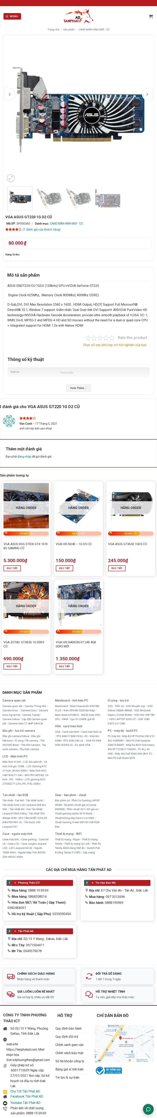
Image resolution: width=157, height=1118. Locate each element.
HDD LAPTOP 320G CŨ (122, 719)
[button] (12, 16)
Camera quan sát (12, 706)
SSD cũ (119, 706)
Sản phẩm (69, 29)
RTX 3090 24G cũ (73, 740)
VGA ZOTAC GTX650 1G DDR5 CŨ (23, 644)
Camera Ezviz (29, 710)
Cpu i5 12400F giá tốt (82, 719)
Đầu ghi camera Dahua (15, 736)
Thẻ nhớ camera (30, 744)
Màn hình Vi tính (11, 761)
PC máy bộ (114, 736)
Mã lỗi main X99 (90, 714)
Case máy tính (10, 839)
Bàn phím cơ (62, 800)
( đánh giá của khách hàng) (42, 229)
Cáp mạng (89, 852)
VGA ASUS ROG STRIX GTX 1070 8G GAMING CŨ (25, 546)
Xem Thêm (78, 388)
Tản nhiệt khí (17, 809)
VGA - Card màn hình (67, 731)
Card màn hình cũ (91, 731)
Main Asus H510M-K (67, 714)
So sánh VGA (82, 744)
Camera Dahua (11, 719)
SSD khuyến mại (136, 706)
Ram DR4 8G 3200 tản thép (79, 710)
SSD (110, 706)
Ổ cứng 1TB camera (26, 740)
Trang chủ (53, 29)
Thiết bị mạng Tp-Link (77, 843)
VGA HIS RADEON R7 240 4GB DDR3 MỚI (76, 644)
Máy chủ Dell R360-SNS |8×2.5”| (133, 753)
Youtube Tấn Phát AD (25, 1103)
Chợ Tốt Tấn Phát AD (25, 1091)
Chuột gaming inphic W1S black (74, 813)
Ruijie (76, 839)
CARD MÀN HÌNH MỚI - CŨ (94, 29)
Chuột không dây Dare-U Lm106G (75, 818)
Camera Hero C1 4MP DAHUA (25, 723)
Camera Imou (10, 710)
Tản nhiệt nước (34, 800)
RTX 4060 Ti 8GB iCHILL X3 (72, 736)
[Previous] (10, 94)
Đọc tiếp (12, 568)
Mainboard (61, 706)
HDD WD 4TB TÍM (144, 714)
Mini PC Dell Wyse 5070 (122, 757)
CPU (57, 719)
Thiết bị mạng (63, 839)
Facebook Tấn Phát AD (26, 1096)
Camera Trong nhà (35, 706)
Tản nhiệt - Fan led (13, 800)
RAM (65, 719)
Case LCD (13, 843)
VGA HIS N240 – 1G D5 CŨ (74, 544)
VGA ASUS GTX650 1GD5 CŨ (127, 544)
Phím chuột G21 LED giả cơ (82, 809)
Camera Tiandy (31, 714)
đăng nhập (24, 456)
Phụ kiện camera (29, 749)
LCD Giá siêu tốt (32, 761)
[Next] (147, 94)
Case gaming (29, 839)
